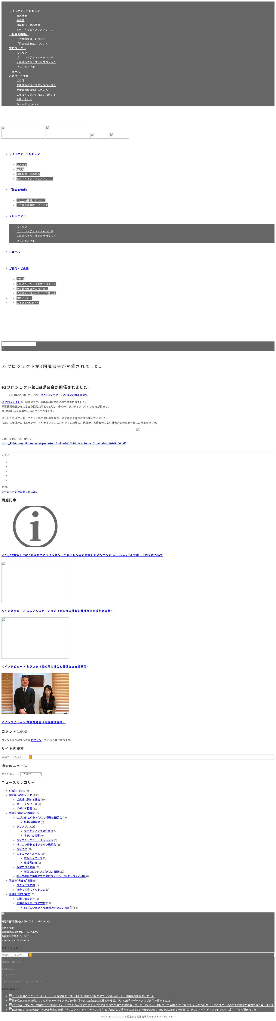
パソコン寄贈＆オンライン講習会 (36, 844)
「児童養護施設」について (32, 43)
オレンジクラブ (33, 858)
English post (17, 790)
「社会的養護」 (19, 34)
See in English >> (28, 104)
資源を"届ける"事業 (21, 813)
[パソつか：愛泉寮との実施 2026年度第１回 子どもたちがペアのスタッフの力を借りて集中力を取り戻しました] (76, 1005)
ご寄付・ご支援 (19, 76)
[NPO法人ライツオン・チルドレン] (65, 137)
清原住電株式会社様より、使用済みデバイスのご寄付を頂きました (130, 1000)
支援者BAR (30, 862)
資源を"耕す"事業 (19, 894)
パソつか (22, 52)
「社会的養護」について (31, 39)
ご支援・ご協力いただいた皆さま (36, 94)
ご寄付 (20, 80)
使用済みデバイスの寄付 (31, 903)
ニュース (14, 71)
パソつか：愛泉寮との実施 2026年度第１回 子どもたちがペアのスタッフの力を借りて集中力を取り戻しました (208, 1005)
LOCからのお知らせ (20, 795)
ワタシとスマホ (26, 67)
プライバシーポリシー (12, 981)
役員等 (20, 20)
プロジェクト (17, 48)
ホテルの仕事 (32, 835)
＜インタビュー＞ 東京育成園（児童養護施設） (34, 722)
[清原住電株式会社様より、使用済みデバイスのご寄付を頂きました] (50, 1000)
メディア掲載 (24, 808)
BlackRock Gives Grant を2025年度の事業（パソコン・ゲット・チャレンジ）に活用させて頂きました (195, 1009)
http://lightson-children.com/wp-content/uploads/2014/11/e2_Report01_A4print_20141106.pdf (64, 443)
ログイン (36, 740)
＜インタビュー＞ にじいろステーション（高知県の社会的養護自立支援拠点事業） (58, 610)
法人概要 (22, 15)
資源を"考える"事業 (21, 880)
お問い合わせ (24, 99)
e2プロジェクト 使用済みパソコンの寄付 (48, 907)
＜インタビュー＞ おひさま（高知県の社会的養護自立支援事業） (46, 666)
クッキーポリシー (34, 981)
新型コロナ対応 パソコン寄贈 (41, 871)
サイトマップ (8, 968)
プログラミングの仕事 (37, 831)
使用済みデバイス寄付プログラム (36, 62)
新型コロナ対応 (26, 867)
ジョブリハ (23, 826)
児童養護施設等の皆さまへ (32, 90)
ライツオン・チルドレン (24, 11)
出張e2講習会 (32, 822)
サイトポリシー (9, 974)
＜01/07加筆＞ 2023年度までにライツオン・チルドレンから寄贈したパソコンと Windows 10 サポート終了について (82, 555)
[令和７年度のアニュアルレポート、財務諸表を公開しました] (46, 996)
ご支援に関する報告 (28, 799)
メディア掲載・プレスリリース (35, 29)
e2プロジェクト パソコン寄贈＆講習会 (64, 395)
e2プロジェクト (11, 402)
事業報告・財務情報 (28, 25)
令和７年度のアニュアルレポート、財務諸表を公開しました (119, 996)
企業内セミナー (26, 898)
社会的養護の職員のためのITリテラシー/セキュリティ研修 (51, 876)
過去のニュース (11, 774)
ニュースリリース (27, 804)
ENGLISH (16, 962)
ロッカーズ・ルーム (28, 853)
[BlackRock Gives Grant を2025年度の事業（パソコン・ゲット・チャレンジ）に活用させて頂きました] (71, 1009)
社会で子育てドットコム (31, 889)
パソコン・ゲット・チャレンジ (35, 57)
